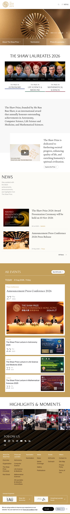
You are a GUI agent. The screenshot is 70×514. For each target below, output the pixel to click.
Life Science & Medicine (18, 470)
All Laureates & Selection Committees (18, 482)
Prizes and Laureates (17, 456)
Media (39, 454)
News (39, 458)
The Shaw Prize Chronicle (6, 469)
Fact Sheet (6, 474)
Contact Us (62, 458)
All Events (51, 458)
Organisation (7, 463)
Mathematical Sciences (18, 475)
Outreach (51, 461)
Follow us (12, 436)
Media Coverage (40, 462)
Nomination (35, 42)
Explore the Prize (50, 167)
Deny (58, 509)
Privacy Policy (61, 466)
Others (61, 454)
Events (50, 454)
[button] (25, 152)
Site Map (62, 461)
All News (61, 255)
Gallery (39, 467)
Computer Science (17, 464)
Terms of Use (62, 471)
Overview (6, 460)
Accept (46, 509)
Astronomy (18, 460)
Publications (41, 470)
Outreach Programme (8, 493)
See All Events (57, 272)
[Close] (67, 509)
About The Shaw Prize (6, 456)
